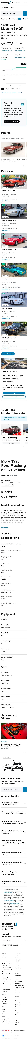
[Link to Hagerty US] (3, 1030)
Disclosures (4, 1038)
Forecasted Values (8, 900)
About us (17, 1000)
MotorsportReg (5, 1023)
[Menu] (25, 2)
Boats (3, 975)
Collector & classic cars (7, 965)
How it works (5, 1003)
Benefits (17, 961)
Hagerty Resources (6, 1021)
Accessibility (17, 1035)
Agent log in (4, 991)
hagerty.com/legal (14, 903)
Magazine (17, 965)
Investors (17, 1012)
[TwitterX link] (5, 929)
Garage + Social (5, 1019)
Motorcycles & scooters (7, 971)
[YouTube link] (12, 929)
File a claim (4, 957)
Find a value (4, 7)
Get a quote (14, 393)
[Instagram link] (9, 929)
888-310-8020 (18, 975)
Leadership (17, 1002)
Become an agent (6, 989)
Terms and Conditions (14, 945)
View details (5, 200)
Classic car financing (6, 981)
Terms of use (15, 1038)
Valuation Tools (16, 2)
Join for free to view (7, 50)
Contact (17, 1010)
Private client (5, 977)
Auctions (4, 997)
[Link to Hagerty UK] (8, 1030)
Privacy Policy (5, 945)
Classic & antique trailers (7, 969)
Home (16, 998)
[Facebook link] (2, 929)
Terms (16, 1024)
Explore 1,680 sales (7, 353)
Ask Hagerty (18, 959)
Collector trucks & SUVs (7, 967)
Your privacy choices (9, 1035)
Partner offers (18, 963)
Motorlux (17, 990)
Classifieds (4, 999)
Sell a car (4, 1001)
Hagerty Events (18, 981)
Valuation (17, 957)
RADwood (17, 992)
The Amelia (17, 983)
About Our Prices (8, 892)
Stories (3, 1011)
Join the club (18, 955)
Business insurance (6, 979)
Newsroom (17, 1008)
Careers (17, 1006)
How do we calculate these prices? (12, 92)
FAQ (16, 1020)
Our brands (17, 1004)
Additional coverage (6, 983)
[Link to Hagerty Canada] (6, 1030)
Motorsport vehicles (6, 973)
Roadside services (19, 973)
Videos (3, 1009)
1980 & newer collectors (7, 963)
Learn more (14, 397)
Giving (16, 1014)
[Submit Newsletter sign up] (25, 940)
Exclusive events (19, 967)
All (2, 1013)
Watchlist (13, 7)
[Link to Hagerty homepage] (9, 925)
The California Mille (19, 985)
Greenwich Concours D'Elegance (20, 988)
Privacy (17, 1022)
